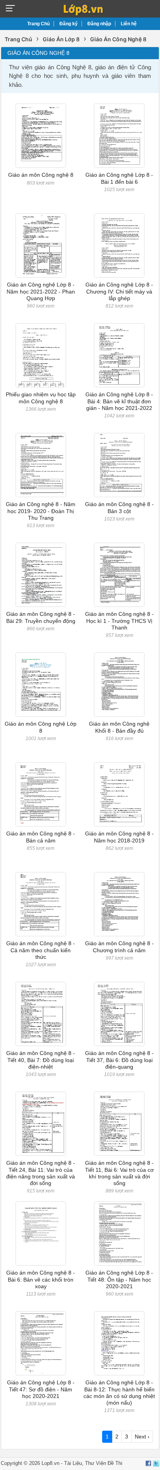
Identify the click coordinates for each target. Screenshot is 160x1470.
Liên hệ (129, 23)
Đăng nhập (99, 23)
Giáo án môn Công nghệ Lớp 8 (41, 727)
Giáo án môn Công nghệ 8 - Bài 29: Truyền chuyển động (40, 617)
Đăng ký (68, 23)
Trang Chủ (38, 23)
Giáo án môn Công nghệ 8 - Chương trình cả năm (119, 946)
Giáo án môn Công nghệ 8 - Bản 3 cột (119, 507)
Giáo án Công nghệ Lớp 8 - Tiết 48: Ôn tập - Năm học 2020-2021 (119, 1279)
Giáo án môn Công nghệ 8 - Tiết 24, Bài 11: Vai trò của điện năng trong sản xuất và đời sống (40, 1173)
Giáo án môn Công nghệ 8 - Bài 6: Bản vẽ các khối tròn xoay (40, 1279)
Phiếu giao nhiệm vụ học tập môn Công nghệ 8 (41, 397)
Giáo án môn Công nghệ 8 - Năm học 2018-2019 (119, 836)
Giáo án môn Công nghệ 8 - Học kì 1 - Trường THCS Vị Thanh (119, 621)
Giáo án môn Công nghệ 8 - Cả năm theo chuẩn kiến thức (40, 950)
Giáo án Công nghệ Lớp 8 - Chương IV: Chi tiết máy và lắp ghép (119, 291)
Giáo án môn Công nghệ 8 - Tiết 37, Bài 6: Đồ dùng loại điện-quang (119, 1060)
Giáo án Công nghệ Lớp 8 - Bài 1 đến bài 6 (119, 178)
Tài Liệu (73, 1463)
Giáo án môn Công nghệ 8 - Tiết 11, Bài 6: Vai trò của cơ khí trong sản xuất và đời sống (119, 1173)
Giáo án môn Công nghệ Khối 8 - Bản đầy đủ (119, 727)
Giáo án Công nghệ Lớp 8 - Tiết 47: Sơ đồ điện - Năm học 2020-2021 (41, 1389)
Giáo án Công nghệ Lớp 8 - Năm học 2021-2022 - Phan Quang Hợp (41, 291)
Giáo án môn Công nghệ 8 (40, 175)
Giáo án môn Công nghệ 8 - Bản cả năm (40, 836)
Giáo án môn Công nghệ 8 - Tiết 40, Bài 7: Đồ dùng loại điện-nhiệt (40, 1060)
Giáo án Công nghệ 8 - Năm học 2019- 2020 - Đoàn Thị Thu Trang (40, 511)
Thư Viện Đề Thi (103, 1463)
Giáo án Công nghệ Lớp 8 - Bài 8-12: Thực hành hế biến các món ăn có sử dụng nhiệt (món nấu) (119, 1392)
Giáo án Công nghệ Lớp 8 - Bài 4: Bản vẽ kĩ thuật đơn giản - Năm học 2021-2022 (119, 401)
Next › (142, 1436)
